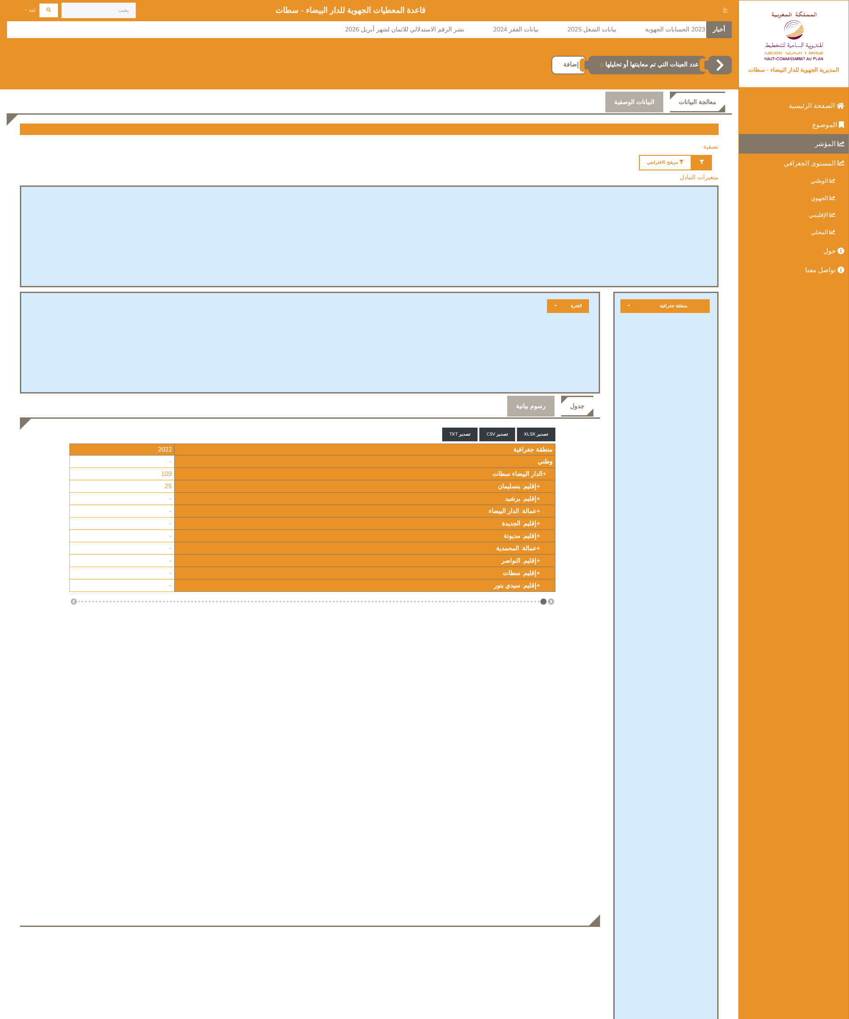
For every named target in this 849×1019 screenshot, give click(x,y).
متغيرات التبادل (699, 177)
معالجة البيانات (697, 102)
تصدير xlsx (536, 434)
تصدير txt (459, 434)
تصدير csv (497, 434)
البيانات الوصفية (634, 102)
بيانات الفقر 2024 (516, 29)
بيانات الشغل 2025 (591, 29)
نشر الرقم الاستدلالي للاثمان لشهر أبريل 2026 (404, 29)
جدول (577, 406)
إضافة (571, 64)
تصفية (711, 147)
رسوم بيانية (531, 406)
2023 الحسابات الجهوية (675, 29)
